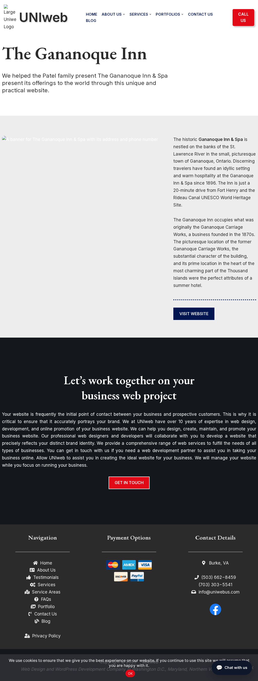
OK (130, 673)
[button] (124, 14)
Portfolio (46, 606)
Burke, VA (218, 563)
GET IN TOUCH (129, 482)
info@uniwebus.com (219, 592)
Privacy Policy (46, 635)
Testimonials (46, 577)
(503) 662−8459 (218, 577)
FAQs (46, 599)
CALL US (243, 17)
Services (46, 584)
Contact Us (200, 14)
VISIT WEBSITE (193, 313)
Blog (91, 20)
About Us (46, 570)
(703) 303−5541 (215, 584)
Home (91, 14)
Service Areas (46, 592)
